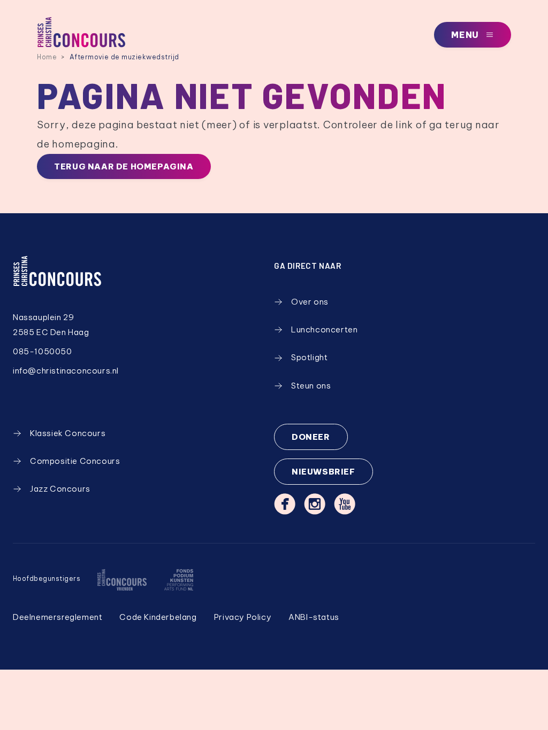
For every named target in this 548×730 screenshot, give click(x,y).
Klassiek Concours (67, 433)
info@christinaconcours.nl (66, 371)
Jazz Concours (60, 489)
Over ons (310, 302)
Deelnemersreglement (57, 617)
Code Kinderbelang (157, 617)
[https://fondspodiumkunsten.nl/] (178, 580)
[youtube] (344, 504)
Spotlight (309, 357)
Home (47, 57)
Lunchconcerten (324, 329)
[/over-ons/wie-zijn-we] (122, 580)
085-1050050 (42, 351)
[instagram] (314, 504)
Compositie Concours (75, 461)
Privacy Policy (242, 617)
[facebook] (284, 504)
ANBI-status (313, 617)
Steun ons (311, 385)
